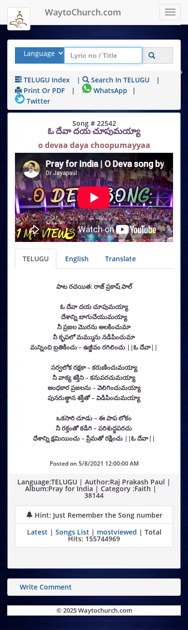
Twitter (37, 101)
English (77, 258)
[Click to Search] (151, 55)
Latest (38, 531)
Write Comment (46, 586)
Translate (120, 258)
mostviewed (117, 531)
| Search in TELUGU (113, 79)
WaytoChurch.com (83, 12)
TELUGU (36, 258)
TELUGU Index (46, 79)
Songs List (72, 531)
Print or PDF (43, 90)
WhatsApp (109, 90)
